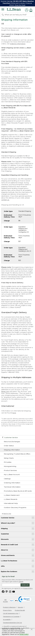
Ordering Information (17, 44)
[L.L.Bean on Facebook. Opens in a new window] (3, 591)
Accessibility (7, 619)
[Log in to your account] (26, 10)
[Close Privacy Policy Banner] (31, 630)
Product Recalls (20, 610)
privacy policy (24, 634)
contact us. (5, 200)
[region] (17, 3)
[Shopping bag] (31, 10)
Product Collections (9, 607)
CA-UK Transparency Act (10, 613)
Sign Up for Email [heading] (8, 576)
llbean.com (5, 391)
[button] (25, 599)
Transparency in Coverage (11, 616)
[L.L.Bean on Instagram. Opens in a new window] (10, 591)
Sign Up (25, 585)
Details (21, 581)
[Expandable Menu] (2, 9)
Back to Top (7, 513)
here (14, 413)
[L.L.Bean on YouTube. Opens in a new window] (13, 591)
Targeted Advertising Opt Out (12, 622)
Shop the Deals (20, 5)
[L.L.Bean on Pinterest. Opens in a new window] (6, 591)
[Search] (3, 15)
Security (20, 607)
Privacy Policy (28, 588)
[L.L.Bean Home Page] (16, 10)
